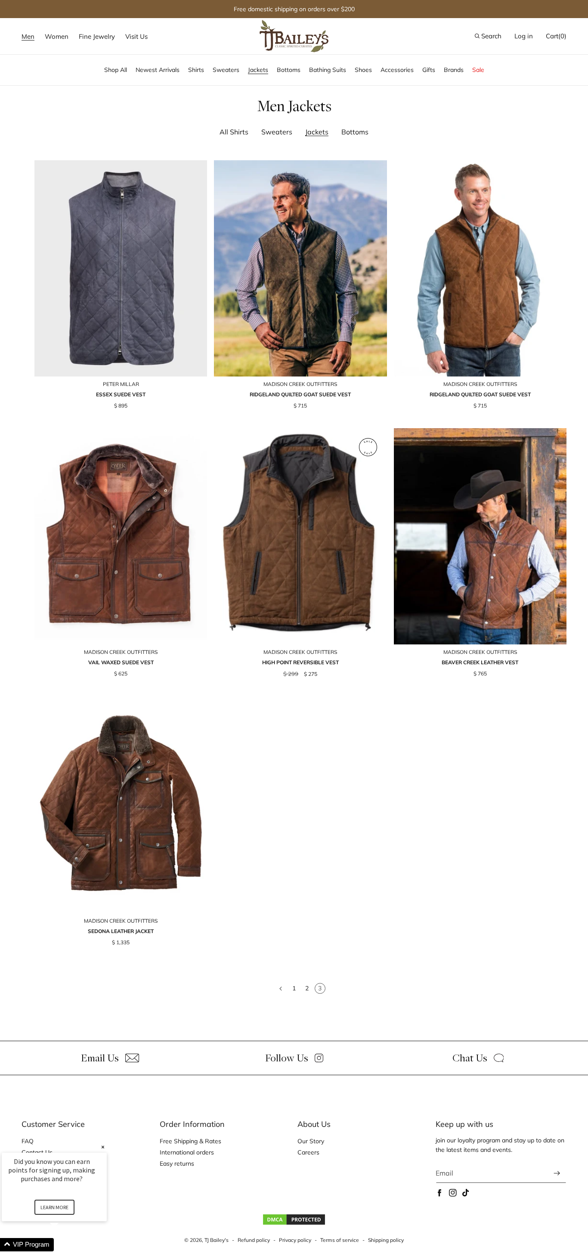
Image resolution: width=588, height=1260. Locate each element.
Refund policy (254, 1240)
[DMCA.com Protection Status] (294, 1223)
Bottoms (288, 70)
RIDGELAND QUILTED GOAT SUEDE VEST (300, 394)
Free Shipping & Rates (190, 1141)
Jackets (258, 70)
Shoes (363, 70)
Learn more (54, 1207)
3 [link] (320, 988)
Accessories (397, 70)
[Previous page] (281, 988)
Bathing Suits (327, 70)
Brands (454, 70)
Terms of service (339, 1240)
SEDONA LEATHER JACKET (121, 931)
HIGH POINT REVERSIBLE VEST (300, 662)
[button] (28, 36)
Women (56, 36)
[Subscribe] (556, 1173)
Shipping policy (386, 1240)
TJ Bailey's (216, 1240)
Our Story (310, 1141)
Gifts (428, 70)
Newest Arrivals (157, 70)
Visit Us (136, 36)
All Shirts (234, 132)
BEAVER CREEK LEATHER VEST (480, 662)
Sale (478, 70)
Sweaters (226, 70)
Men (28, 36)
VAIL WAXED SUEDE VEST (121, 662)
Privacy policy (295, 1240)
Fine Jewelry (97, 36)
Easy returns (177, 1163)
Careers (308, 1152)
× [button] (103, 1147)
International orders (187, 1152)
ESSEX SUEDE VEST (120, 394)
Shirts (196, 70)
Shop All (115, 70)
